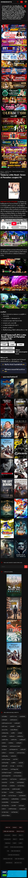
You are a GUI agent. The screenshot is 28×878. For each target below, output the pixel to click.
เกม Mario (11, 792)
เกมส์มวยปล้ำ (4, 766)
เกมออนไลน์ (4, 782)
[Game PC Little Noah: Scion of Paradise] (14, 290)
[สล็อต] (14, 157)
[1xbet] (14, 873)
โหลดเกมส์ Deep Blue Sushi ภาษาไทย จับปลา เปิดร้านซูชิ (14, 641)
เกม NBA (4, 795)
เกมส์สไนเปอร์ (22, 808)
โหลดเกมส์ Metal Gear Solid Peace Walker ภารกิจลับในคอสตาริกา (21, 455)
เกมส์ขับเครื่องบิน (15, 799)
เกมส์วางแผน (4, 726)
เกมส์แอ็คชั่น (22, 716)
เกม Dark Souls (5, 812)
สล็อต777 (21, 835)
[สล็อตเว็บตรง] (14, 150)
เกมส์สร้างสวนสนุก (12, 808)
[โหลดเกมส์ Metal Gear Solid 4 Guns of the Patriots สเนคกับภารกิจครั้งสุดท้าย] (7, 468)
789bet (14, 843)
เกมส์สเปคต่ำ (17, 723)
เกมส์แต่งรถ (12, 785)
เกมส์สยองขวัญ (5, 733)
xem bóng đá (9, 862)
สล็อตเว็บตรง (7, 843)
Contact (15, 827)
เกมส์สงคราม (20, 736)
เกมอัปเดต (23, 799)
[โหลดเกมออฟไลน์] (14, 273)
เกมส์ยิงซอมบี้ (22, 739)
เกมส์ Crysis (4, 785)
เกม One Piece (21, 785)
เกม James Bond (14, 802)
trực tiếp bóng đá (19, 858)
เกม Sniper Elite (5, 805)
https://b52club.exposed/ (17, 847)
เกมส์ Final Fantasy (6, 759)
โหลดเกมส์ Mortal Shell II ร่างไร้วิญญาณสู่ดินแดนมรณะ (7, 415)
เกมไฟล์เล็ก (4, 736)
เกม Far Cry (19, 766)
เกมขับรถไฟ (13, 756)
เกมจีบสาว (4, 752)
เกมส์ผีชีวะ (13, 762)
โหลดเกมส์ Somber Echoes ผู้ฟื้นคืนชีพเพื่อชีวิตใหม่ (21, 555)
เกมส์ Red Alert (14, 812)
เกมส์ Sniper (21, 805)
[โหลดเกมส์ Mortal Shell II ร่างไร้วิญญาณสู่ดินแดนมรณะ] (7, 408)
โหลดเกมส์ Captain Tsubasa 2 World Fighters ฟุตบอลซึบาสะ (21, 515)
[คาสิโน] (14, 121)
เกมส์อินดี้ (12, 726)
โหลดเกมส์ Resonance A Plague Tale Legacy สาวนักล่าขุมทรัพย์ (7, 555)
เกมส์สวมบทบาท (13, 719)
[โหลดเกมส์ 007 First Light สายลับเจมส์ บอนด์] (20, 388)
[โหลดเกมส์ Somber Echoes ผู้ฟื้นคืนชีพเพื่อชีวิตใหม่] (20, 548)
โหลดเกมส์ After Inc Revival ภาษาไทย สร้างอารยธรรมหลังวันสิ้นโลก (14, 595)
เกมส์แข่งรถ (11, 752)
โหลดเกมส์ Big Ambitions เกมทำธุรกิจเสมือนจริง (7, 435)
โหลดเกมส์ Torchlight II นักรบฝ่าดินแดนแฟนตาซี (7, 396)
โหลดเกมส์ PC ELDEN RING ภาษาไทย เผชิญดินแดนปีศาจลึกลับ (7, 515)
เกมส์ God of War (5, 789)
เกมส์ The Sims (13, 779)
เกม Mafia (12, 782)
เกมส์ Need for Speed (6, 772)
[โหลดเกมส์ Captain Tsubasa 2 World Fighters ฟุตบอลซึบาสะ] (20, 508)
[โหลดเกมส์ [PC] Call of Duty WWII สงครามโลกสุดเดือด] (20, 408)
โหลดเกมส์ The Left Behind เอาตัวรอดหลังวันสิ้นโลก (7, 495)
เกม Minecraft (19, 792)
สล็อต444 (14, 835)
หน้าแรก (2, 171)
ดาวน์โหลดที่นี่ (11, 342)
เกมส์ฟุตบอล (4, 746)
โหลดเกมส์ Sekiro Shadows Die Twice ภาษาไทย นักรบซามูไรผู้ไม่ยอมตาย (21, 435)
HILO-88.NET (7, 835)
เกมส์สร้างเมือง (5, 739)
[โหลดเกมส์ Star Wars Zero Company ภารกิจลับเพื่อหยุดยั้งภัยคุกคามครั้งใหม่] (20, 528)
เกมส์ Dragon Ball (14, 769)
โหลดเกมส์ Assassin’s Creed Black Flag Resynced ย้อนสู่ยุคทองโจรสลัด (7, 455)
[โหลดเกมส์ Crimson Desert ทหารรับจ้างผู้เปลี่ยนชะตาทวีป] (20, 488)
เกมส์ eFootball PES (6, 776)
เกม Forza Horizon (17, 776)
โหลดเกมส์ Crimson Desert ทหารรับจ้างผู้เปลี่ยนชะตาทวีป (20, 495)
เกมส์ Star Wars (5, 762)
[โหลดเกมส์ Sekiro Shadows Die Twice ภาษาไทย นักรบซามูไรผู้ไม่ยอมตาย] (20, 428)
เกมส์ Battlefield (20, 782)
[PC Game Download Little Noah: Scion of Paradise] (14, 308)
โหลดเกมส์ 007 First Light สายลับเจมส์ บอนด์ (21, 396)
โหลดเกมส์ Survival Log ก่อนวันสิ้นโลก (14, 618)
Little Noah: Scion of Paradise (8, 202)
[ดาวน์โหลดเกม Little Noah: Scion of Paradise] (14, 246)
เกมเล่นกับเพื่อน (5, 802)
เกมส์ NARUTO (22, 795)
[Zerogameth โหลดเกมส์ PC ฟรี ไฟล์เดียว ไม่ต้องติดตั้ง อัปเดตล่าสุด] (7, 2)
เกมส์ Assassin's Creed (15, 746)
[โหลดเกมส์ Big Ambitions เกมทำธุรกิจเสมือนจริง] (7, 428)
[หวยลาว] (14, 142)
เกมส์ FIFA (15, 759)
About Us (8, 827)
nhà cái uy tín (18, 862)
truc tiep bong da (15, 850)
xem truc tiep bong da (13, 854)
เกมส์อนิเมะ (11, 743)
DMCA (20, 827)
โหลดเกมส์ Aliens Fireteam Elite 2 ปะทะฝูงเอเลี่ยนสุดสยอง (14, 709)
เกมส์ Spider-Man (17, 772)
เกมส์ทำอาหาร (22, 779)
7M (8, 850)
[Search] (21, 2)
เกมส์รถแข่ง (11, 736)
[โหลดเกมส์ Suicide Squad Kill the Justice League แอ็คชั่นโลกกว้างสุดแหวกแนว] (20, 468)
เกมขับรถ (4, 743)
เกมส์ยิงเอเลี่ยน (5, 756)
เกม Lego (12, 766)
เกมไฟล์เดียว (4, 716)
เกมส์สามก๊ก (23, 749)
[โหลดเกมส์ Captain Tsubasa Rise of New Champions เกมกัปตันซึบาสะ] (7, 528)
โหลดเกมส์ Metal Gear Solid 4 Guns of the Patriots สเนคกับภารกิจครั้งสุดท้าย (7, 475)
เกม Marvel (4, 749)
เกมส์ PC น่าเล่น (8, 171)
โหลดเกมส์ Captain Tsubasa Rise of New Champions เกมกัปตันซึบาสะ (7, 535)
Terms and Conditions (9, 831)
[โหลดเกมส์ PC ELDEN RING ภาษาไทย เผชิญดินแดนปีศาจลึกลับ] (7, 508)
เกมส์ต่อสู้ (20, 733)
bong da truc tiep (8, 858)
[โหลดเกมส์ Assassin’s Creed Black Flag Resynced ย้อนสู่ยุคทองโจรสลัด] (7, 448)
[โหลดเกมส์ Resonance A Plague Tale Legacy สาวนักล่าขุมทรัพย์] (7, 548)
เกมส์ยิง (18, 726)
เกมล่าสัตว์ (13, 805)
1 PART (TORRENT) (7, 348)
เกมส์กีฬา (13, 733)
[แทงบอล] (14, 135)
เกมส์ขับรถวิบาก (5, 799)
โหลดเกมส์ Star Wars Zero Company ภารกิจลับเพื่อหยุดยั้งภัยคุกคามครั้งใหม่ (21, 535)
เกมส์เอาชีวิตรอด (13, 729)
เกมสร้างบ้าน (4, 779)
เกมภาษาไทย (4, 729)
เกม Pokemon (5, 769)
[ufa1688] (14, 114)
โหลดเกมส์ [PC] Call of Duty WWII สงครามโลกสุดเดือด (21, 415)
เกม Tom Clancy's (12, 795)
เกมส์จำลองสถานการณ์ (7, 723)
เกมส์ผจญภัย (4, 719)
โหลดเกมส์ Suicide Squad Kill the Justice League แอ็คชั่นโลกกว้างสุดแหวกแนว (21, 475)
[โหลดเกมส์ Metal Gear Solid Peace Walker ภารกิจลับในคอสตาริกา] (20, 448)
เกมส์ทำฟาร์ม (14, 739)
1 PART (4, 344)
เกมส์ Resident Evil (13, 749)
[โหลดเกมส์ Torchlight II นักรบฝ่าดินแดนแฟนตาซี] (7, 388)
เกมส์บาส (4, 808)
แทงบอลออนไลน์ (7, 839)
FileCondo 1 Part (4, 342)
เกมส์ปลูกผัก (18, 743)
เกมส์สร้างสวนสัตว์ (16, 789)
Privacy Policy (20, 831)
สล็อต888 (21, 839)
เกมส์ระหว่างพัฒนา (6, 815)
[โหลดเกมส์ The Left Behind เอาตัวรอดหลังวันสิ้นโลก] (7, 488)
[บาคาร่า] (14, 128)
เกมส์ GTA (21, 762)
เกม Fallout (4, 792)
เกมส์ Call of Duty (21, 752)
